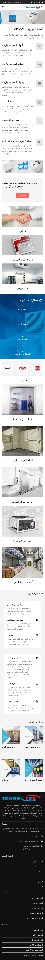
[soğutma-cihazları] (22, 521)
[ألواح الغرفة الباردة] (38, 46)
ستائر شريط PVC (22, 419)
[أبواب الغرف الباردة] (38, 64)
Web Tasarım (38, 955)
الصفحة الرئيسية (37, 862)
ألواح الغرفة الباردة (12, 45)
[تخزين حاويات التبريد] (11, 735)
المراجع (40, 882)
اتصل (41, 886)
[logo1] (34, 7)
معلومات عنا (39, 867)
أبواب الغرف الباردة (13, 63)
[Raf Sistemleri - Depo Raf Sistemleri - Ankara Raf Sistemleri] (22, 562)
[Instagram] (37, 2)
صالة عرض (23, 288)
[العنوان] (39, 2)
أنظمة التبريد (9, 101)
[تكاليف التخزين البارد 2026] (34, 768)
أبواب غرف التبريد (37, 903)
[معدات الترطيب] (38, 121)
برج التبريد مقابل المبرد (32, 747)
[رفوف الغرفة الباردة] (38, 83)
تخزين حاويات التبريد (8, 747)
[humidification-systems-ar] (22, 166)
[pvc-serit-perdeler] (22, 399)
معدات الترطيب (11, 120)
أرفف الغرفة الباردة (22, 582)
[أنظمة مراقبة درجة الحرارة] (38, 142)
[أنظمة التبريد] (38, 102)
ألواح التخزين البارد (37, 898)
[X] (34, 2)
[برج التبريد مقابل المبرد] (34, 735)
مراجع (22, 231)
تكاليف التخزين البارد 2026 (33, 780)
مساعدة (40, 872)
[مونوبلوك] (11, 768)
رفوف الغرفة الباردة (13, 82)
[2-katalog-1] (22, 245)
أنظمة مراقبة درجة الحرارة (17, 141)
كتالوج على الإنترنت (22, 259)
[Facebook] (42, 2)
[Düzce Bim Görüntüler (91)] (22, 441)
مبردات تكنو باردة (22, 541)
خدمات (40, 877)
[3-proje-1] (22, 273)
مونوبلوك (5, 780)
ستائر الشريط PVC (37, 908)
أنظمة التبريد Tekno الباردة (34, 918)
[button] (2, 7)
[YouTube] (31, 2)
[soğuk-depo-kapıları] (22, 482)
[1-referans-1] (22, 216)
